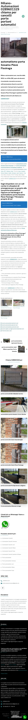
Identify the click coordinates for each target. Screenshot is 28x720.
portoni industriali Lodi (18, 329)
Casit (17, 173)
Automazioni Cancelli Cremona (9, 541)
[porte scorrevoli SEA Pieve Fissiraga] (6, 313)
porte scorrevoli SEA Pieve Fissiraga (5, 317)
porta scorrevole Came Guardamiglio (12, 440)
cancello (3, 664)
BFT (5, 171)
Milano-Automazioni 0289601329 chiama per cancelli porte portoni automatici (10, 14)
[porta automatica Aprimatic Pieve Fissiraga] (6, 303)
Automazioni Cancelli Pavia (8, 551)
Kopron (21, 173)
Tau (25, 173)
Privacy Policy (4, 673)
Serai (12, 171)
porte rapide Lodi (7, 329)
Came (2, 171)
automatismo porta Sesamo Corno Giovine (13, 414)
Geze (19, 171)
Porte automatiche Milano (8, 567)
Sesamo (23, 171)
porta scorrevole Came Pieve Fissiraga (12, 465)
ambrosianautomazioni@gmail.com (11, 583)
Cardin (9, 173)
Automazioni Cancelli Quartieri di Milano (11, 554)
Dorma (2, 173)
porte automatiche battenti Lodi (10, 323)
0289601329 (5, 99)
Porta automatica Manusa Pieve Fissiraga (18, 307)
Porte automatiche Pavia (8, 570)
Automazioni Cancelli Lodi (8, 544)
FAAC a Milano (12, 664)
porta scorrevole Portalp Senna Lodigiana (13, 485)
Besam (6, 173)
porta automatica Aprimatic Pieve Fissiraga (6, 307)
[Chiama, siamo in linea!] (25, 717)
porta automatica (22, 670)
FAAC (25, 169)
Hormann (14, 173)
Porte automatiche (6, 557)
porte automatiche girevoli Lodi (10, 325)
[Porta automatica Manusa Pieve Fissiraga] (18, 303)
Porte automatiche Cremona (9, 561)
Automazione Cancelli (7, 538)
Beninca (8, 171)
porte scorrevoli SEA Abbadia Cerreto (12, 394)
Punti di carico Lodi (7, 330)
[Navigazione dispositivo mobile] (23, 16)
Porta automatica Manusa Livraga (11, 506)
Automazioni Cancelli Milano (9, 548)
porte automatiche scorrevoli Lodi (10, 327)
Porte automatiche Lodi (7, 564)
